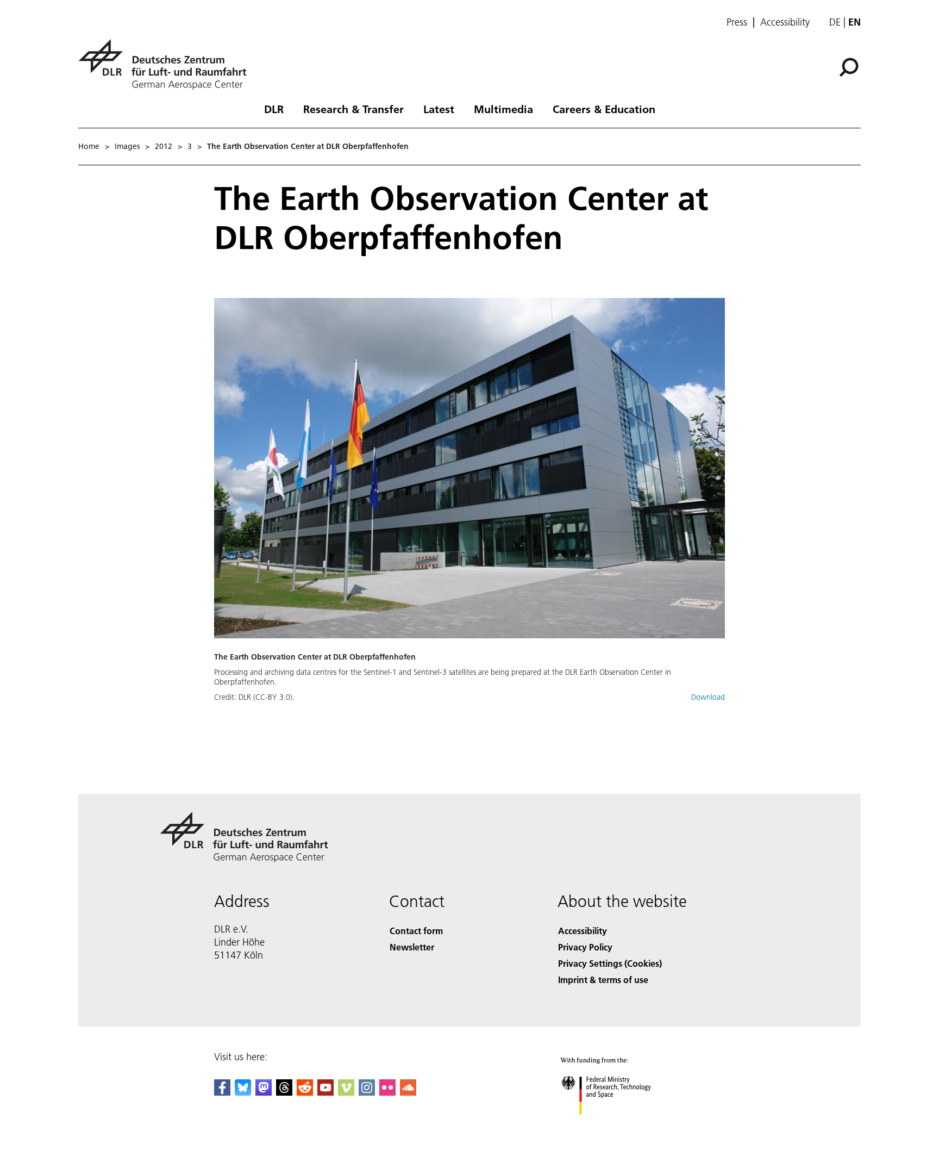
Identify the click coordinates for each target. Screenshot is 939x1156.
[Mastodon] (263, 1092)
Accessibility (785, 22)
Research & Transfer (353, 109)
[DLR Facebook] (222, 1092)
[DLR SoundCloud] (408, 1092)
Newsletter (412, 947)
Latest (438, 109)
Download (708, 697)
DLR (274, 109)
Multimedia (503, 109)
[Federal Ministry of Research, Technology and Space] (620, 1125)
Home (88, 146)
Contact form (416, 930)
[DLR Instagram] (367, 1092)
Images (127, 146)
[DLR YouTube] (325, 1092)
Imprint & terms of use (603, 979)
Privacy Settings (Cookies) (610, 963)
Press (737, 22)
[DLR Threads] (284, 1092)
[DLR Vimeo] (346, 1092)
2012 (163, 146)
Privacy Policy (585, 947)
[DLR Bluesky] (243, 1092)
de (835, 22)
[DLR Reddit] (305, 1092)
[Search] (850, 66)
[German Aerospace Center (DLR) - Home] (166, 64)
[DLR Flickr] (387, 1092)
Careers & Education (604, 109)
